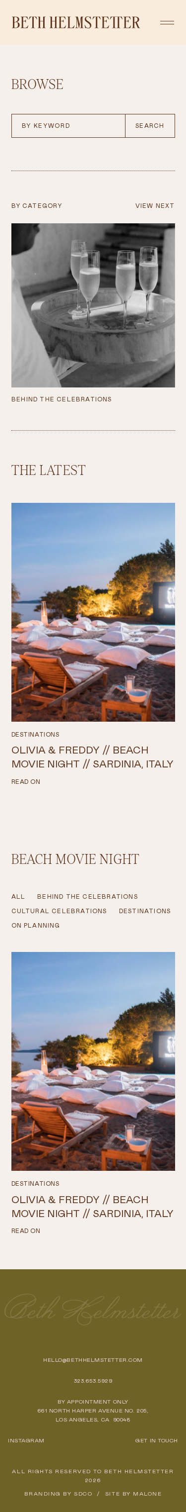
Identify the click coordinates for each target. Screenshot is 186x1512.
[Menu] (167, 22)
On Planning (36, 926)
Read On (26, 782)
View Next (155, 206)
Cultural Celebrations (59, 911)
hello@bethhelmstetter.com (93, 1359)
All (18, 897)
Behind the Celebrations (87, 897)
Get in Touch (156, 1440)
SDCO (83, 1493)
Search (149, 126)
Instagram (26, 1440)
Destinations (35, 735)
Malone (147, 1493)
